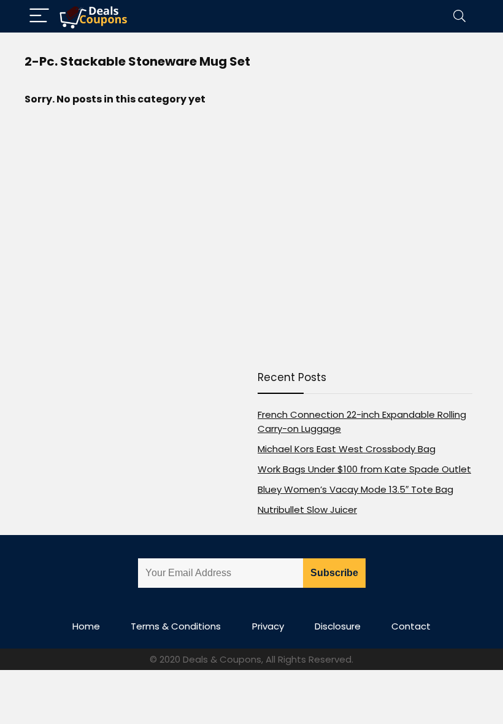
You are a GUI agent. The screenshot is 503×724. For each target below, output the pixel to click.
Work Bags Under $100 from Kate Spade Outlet (364, 469)
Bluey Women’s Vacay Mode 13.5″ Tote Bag (355, 489)
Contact (411, 626)
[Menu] (39, 16)
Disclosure (338, 626)
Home (86, 626)
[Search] (459, 16)
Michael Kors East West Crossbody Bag (347, 448)
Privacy (268, 626)
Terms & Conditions (176, 626)
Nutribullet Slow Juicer (307, 509)
